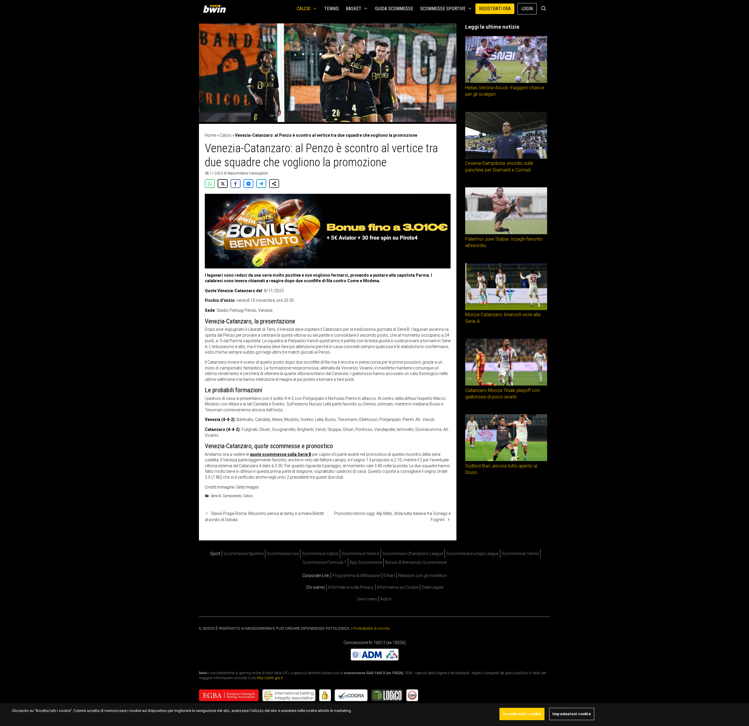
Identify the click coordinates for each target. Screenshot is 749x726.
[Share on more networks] (274, 183)
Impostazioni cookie (571, 714)
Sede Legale (432, 587)
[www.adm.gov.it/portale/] (374, 659)
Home (210, 135)
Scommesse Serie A (360, 553)
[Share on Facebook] (235, 183)
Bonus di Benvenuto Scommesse (416, 562)
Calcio (303, 8)
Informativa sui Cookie (397, 587)
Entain (389, 575)
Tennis (331, 8)
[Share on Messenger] (248, 183)
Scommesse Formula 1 (324, 562)
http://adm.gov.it (270, 678)
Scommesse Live (283, 553)
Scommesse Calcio (320, 553)
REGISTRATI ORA (495, 8)
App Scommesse (366, 562)
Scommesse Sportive (442, 8)
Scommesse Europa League (472, 553)
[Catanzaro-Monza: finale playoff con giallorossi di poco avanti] (506, 384)
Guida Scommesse (394, 8)
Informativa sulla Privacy (351, 587)
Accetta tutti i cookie (522, 714)
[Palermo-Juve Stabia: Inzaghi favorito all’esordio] (506, 232)
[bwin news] (216, 9)
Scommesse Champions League (412, 553)
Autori (385, 599)
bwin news (367, 599)
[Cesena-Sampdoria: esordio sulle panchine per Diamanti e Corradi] (506, 157)
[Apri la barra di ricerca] (543, 9)
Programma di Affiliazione (356, 575)
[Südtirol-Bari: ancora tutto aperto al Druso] (506, 459)
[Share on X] (223, 183)
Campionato (232, 496)
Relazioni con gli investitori (422, 575)
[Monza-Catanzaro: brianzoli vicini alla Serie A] (506, 308)
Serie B (216, 496)
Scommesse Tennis (520, 553)
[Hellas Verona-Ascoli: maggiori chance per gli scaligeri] (506, 81)
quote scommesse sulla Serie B (280, 454)
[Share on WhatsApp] (210, 183)
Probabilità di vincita (371, 628)
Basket (353, 8)
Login (527, 8)
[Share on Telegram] (261, 183)
